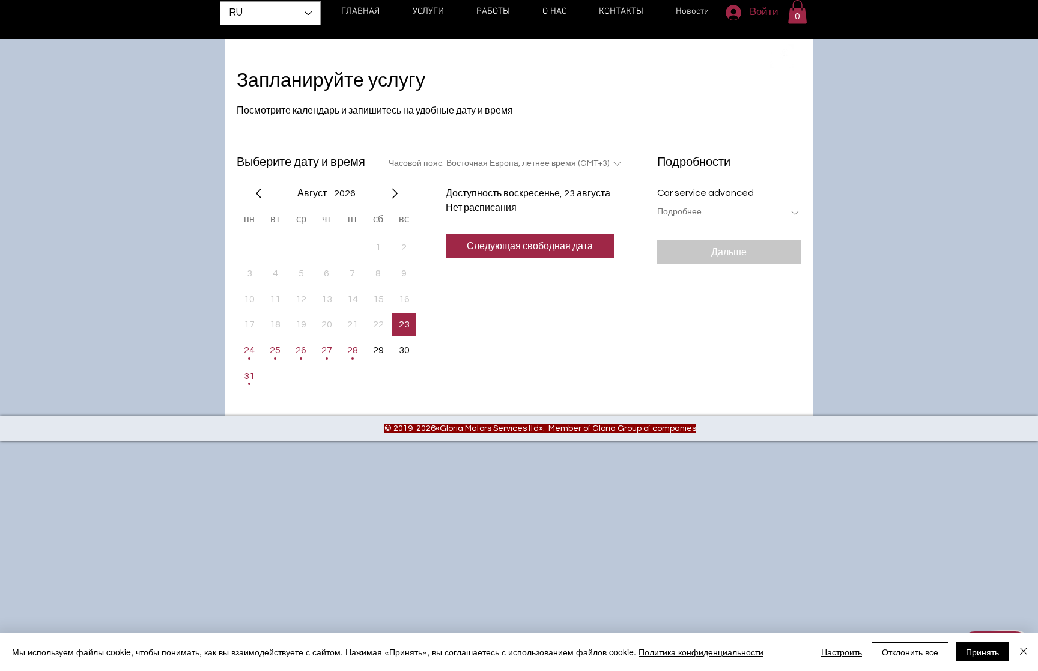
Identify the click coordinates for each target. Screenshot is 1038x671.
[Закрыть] (1023, 651)
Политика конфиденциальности (701, 652)
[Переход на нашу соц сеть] (782, 56)
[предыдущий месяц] (259, 193)
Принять (982, 652)
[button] (797, 11)
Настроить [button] (841, 652)
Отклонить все (910, 652)
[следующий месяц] (394, 193)
